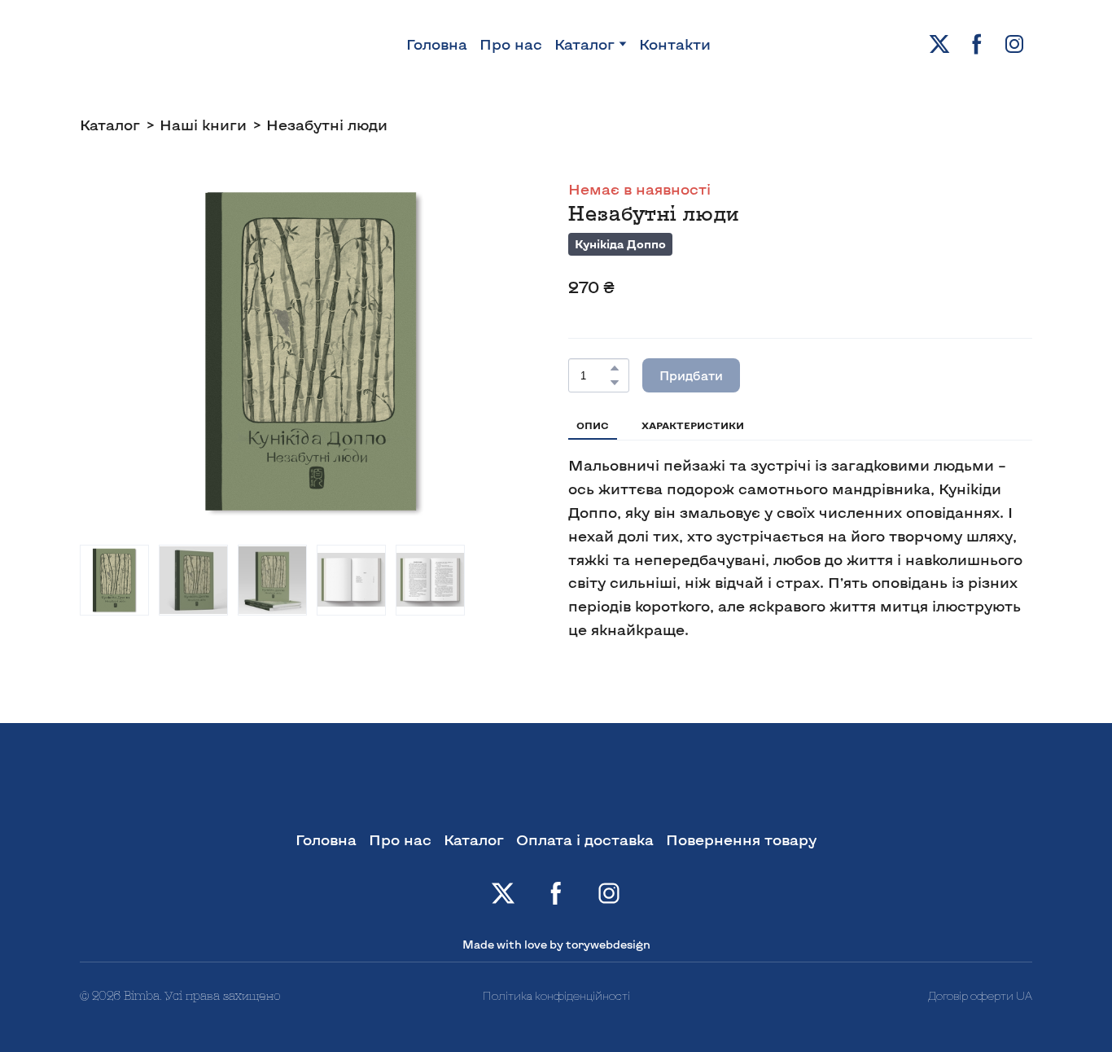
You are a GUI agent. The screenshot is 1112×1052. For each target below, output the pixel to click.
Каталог (584, 44)
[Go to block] (983, 930)
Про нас (510, 44)
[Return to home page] (97, 44)
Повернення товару (741, 839)
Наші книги (203, 125)
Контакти (675, 44)
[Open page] (556, 793)
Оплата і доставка (585, 839)
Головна (436, 44)
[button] (939, 44)
